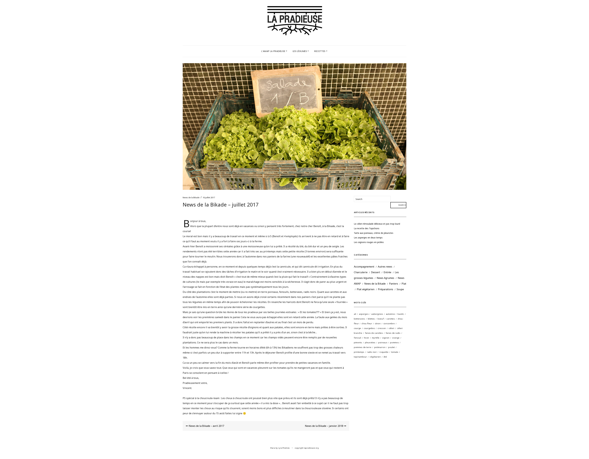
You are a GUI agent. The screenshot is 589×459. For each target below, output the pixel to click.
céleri (391, 328)
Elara (272, 448)
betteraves (359, 318)
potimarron (380, 347)
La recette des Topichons (366, 228)
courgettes (369, 328)
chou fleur (367, 323)
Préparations (385, 289)
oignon (385, 337)
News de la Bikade (191, 197)
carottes (391, 318)
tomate (394, 352)
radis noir (372, 352)
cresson (382, 328)
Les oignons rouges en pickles (369, 242)
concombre (389, 323)
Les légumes (300, 51)
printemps (359, 352)
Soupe (400, 289)
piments (358, 342)
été (385, 356)
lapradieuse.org (311, 448)
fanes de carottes (374, 333)
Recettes (320, 51)
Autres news (385, 266)
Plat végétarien (365, 289)
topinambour (360, 356)
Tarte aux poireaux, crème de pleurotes (373, 232)
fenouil (357, 337)
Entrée (387, 272)
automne (390, 314)
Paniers (393, 283)
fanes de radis (393, 333)
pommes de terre (362, 347)
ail (355, 314)
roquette (383, 352)
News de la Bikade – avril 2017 (206, 426)
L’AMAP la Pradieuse (273, 51)
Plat (404, 283)
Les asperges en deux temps (368, 237)
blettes (371, 318)
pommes (394, 342)
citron (378, 323)
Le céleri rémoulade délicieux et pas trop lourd (377, 223)
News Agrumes (385, 278)
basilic (401, 314)
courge (357, 328)
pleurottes (370, 342)
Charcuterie (361, 272)
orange (396, 337)
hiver (366, 337)
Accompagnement (364, 266)
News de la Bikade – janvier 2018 (324, 426)
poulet (391, 347)
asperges (364, 314)
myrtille (375, 337)
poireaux (382, 342)
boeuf (381, 318)
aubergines (377, 314)
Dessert (375, 272)
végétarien (375, 356)
